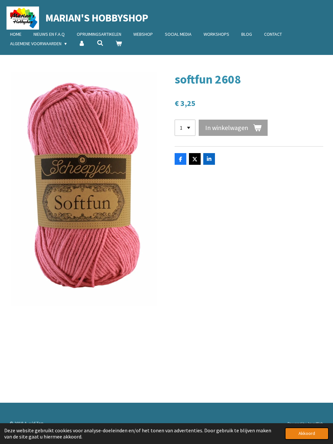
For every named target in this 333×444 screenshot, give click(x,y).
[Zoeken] (100, 43)
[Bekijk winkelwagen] (119, 43)
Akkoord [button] (307, 433)
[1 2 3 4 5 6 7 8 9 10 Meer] (185, 128)
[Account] (82, 43)
